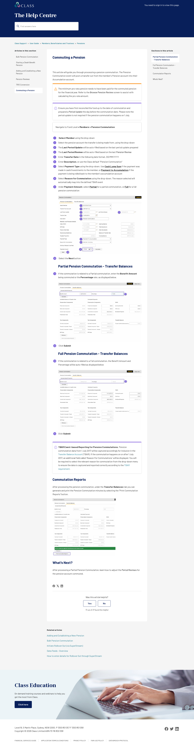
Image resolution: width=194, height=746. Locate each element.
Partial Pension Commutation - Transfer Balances (165, 58)
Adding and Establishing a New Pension (28, 72)
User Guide (34, 43)
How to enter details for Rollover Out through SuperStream (74, 656)
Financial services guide (25, 740)
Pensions (81, 43)
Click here (23, 704)
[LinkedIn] (62, 586)
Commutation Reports (162, 73)
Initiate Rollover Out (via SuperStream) (65, 645)
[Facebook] (54, 586)
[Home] (24, 6)
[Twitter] (172, 729)
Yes (90, 603)
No (104, 603)
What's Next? (158, 79)
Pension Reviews (23, 79)
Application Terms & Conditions (54, 740)
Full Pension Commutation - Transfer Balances (164, 66)
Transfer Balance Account (70, 454)
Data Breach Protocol (118, 740)
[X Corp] (58, 586)
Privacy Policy (79, 740)
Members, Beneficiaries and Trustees (58, 43)
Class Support (21, 43)
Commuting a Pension (25, 90)
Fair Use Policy (97, 740)
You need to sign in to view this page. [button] (161, 5)
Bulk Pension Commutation (27, 57)
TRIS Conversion (23, 85)
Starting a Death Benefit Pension (25, 63)
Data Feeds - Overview (57, 650)
